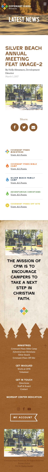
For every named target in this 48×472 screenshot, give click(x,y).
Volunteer (24, 372)
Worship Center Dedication (24, 397)
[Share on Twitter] (24, 127)
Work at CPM (24, 369)
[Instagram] (18, 409)
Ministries (24, 345)
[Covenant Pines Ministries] (16, 9)
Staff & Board (24, 386)
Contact (24, 389)
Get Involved (24, 366)
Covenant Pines (20, 152)
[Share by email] (33, 127)
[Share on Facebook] (15, 127)
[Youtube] (29, 409)
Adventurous (26, 193)
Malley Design (27, 466)
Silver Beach (23, 180)
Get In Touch (24, 380)
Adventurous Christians (24, 352)
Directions (24, 383)
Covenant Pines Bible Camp (24, 348)
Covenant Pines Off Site (24, 358)
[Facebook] (24, 409)
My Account (22, 417)
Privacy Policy (24, 463)
